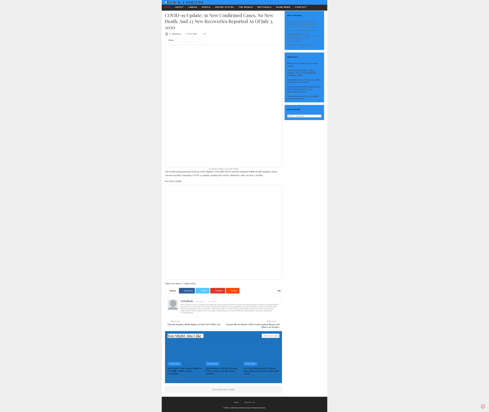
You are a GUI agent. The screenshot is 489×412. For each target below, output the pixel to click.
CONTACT (301, 7)
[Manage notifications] (483, 406)
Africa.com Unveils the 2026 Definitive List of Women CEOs (303, 97)
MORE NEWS (283, 7)
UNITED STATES (224, 7)
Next (178, 379)
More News (174, 363)
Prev (172, 379)
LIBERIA (192, 7)
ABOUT (179, 7)
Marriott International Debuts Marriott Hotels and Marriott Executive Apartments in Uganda (304, 89)
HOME (167, 7)
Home (236, 402)
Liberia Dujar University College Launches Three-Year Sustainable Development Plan (301, 72)
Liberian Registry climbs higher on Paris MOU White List (193, 324)
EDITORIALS (264, 7)
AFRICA (206, 7)
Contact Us (249, 402)
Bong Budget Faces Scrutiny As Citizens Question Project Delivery (304, 81)
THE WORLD (246, 7)
